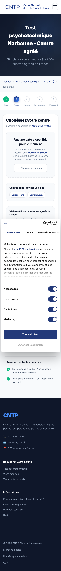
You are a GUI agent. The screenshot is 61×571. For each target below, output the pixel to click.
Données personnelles (15, 556)
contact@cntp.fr (17, 442)
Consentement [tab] (12, 232)
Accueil (7, 81)
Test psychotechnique (27, 81)
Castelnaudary (36, 195)
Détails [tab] (29, 232)
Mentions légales (12, 549)
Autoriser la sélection (30, 344)
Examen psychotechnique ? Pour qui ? (23, 499)
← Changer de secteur (30, 168)
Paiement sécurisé (13, 509)
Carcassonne (18, 195)
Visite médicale (11, 474)
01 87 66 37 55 (16, 436)
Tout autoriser (30, 334)
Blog (5, 514)
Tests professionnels (14, 479)
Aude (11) (49, 81)
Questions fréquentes (14, 504)
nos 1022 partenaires (26, 249)
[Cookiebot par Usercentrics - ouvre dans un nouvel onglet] (43, 223)
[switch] (52, 299)
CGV (5, 562)
